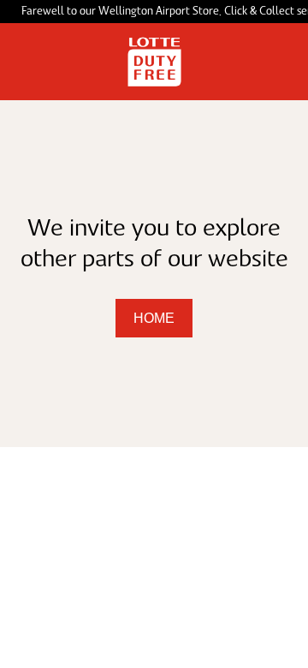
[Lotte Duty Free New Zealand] (154, 61)
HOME (154, 318)
